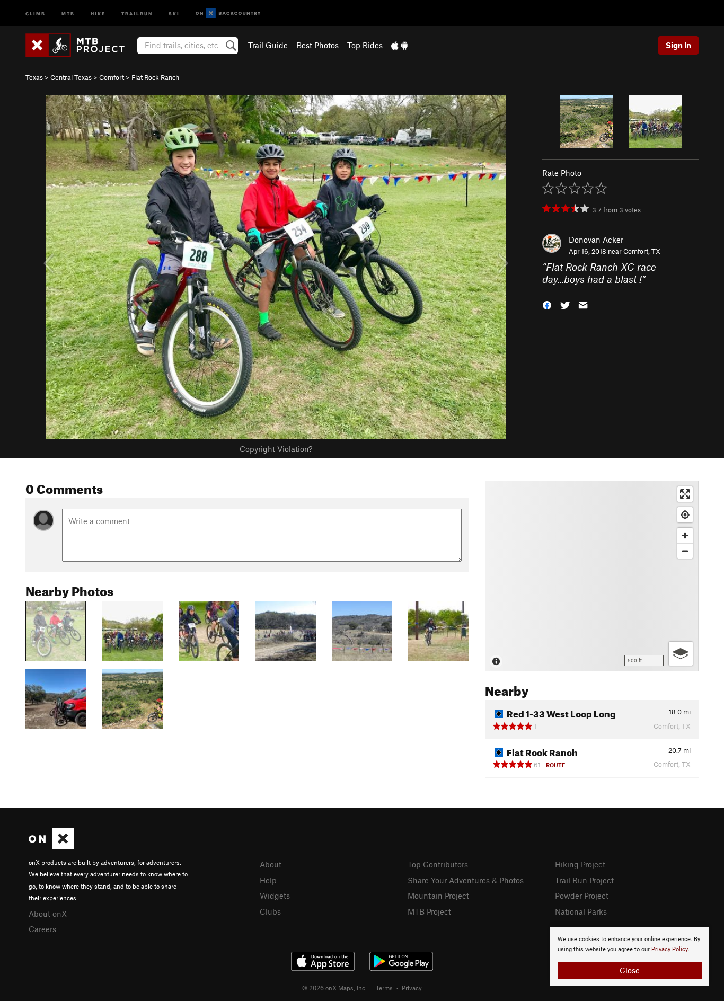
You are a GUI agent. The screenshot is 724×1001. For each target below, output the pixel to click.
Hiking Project (580, 864)
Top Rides (365, 45)
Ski (174, 13)
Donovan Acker (596, 239)
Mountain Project (438, 895)
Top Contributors (438, 864)
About (270, 864)
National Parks (581, 911)
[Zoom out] (685, 551)
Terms (384, 987)
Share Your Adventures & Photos (466, 880)
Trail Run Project (584, 880)
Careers (42, 929)
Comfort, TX (641, 251)
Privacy (412, 987)
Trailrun (137, 13)
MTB (68, 13)
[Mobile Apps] (399, 45)
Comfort (111, 77)
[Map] (591, 576)
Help (268, 880)
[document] (630, 956)
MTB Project (429, 911)
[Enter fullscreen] (685, 494)
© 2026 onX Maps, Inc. (334, 987)
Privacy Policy (669, 949)
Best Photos (317, 45)
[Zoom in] (685, 535)
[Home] (80, 45)
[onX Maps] (51, 846)
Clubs (270, 911)
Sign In (678, 45)
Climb (35, 13)
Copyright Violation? (276, 449)
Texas (34, 77)
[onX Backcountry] (228, 13)
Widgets (275, 895)
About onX (48, 913)
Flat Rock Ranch (155, 77)
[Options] (681, 654)
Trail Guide (268, 45)
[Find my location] (685, 514)
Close (630, 970)
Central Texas (71, 77)
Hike (98, 13)
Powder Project (581, 895)
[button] (547, 304)
